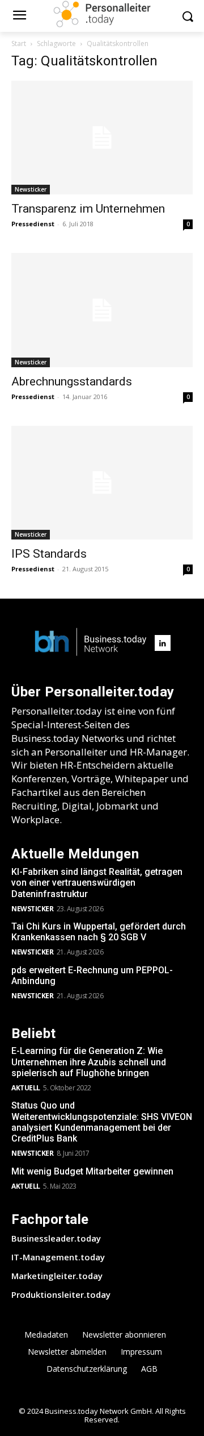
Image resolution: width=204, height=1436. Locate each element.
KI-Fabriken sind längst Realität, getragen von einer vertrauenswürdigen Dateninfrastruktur (96, 882)
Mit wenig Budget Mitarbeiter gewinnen (92, 1171)
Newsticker (30, 189)
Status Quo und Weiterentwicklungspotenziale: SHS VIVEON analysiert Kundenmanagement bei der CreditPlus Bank (101, 1122)
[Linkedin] (163, 643)
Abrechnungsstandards (71, 381)
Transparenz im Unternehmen (88, 208)
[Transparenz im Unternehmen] (102, 137)
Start (18, 43)
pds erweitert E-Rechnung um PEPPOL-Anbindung (92, 975)
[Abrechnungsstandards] (102, 310)
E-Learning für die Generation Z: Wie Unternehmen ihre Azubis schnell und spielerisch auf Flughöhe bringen (88, 1061)
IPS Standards (49, 554)
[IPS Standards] (102, 482)
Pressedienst (32, 223)
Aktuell (25, 1088)
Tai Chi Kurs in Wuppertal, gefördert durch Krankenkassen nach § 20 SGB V (98, 932)
